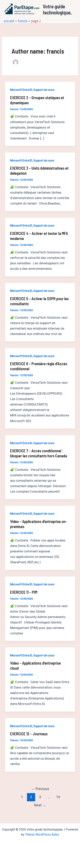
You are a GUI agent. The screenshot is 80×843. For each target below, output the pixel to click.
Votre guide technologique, (57, 9)
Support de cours (43, 89)
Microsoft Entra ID (21, 89)
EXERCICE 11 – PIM (23, 592)
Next (40, 805)
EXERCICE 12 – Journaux (29, 733)
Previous (40, 789)
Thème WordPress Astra (42, 834)
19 (58, 797)
